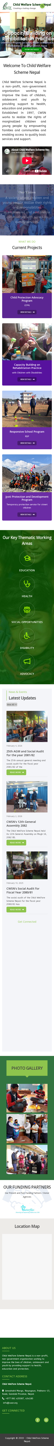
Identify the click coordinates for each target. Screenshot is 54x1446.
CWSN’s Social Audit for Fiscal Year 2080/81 (22, 890)
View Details (31, 56)
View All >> (12, 704)
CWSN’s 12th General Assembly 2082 (21, 823)
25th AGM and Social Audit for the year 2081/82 (25, 753)
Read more (15, 772)
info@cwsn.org (10, 1403)
